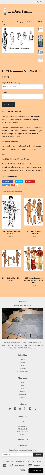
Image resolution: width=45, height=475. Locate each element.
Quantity (5, 92)
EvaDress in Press (22, 371)
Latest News (22, 301)
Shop (22, 385)
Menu (6, 2)
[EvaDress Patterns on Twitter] (10, 409)
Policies (22, 362)
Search (22, 359)
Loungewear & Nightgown (17, 22)
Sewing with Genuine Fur (22, 305)
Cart (41, 2)
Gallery (22, 397)
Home (3, 22)
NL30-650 (35, 149)
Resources (22, 368)
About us (22, 391)
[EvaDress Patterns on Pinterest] (20, 409)
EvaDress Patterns (21, 461)
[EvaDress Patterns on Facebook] (15, 409)
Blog (22, 388)
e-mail (22, 421)
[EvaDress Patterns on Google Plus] (25, 409)
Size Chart (22, 394)
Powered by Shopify (34, 461)
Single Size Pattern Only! (11, 82)
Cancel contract (36, 470)
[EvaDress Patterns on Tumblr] (35, 409)
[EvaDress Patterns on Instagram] (30, 409)
